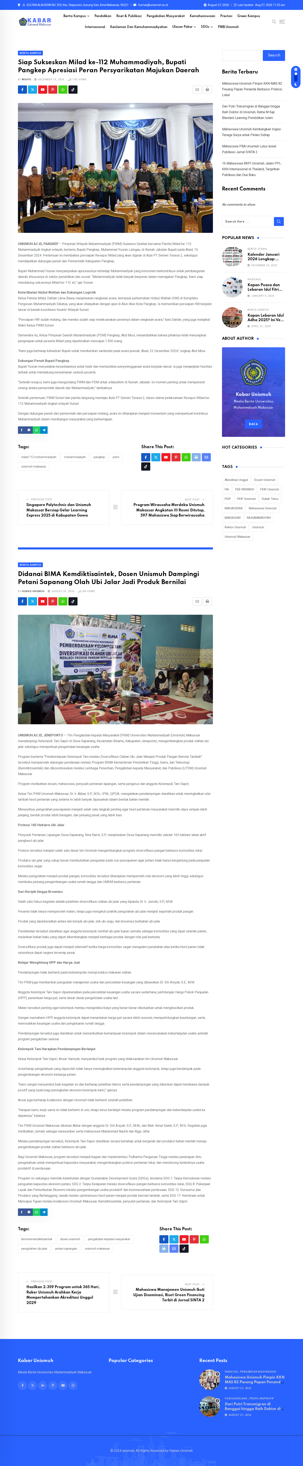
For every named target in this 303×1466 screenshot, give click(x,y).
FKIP (228, 499)
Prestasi (226, 16)
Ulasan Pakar (182, 27)
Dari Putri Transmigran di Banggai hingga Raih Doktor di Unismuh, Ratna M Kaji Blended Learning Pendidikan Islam (251, 112)
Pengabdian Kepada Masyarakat (109, 1239)
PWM (116, 457)
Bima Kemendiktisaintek (36, 1239)
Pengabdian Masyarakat (166, 16)
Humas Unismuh (33, 591)
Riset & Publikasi (129, 16)
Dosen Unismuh (70, 1239)
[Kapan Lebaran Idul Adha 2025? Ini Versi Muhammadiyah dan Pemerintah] (232, 317)
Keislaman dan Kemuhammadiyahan (138, 27)
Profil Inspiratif (262, 1398)
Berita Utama (257, 248)
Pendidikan (102, 16)
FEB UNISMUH (244, 489)
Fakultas (231, 1371)
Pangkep (99, 457)
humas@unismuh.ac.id (153, 5)
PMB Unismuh (228, 27)
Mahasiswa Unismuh (263, 508)
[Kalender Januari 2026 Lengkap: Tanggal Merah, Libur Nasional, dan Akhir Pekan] (232, 256)
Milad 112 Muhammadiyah (38, 457)
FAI (227, 489)
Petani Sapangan (66, 1248)
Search (274, 55)
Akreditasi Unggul (236, 480)
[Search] (274, 21)
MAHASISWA (234, 508)
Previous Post (42, 499)
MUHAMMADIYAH (75, 457)
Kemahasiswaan (202, 16)
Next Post (192, 499)
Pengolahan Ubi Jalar (34, 1248)
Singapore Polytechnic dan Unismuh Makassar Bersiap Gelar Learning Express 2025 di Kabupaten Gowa (58, 510)
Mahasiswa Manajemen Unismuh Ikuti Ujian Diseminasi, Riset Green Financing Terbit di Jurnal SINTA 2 (168, 1295)
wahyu (26, 79)
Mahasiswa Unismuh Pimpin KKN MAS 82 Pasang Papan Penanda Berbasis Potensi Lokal (252, 89)
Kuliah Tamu (270, 499)
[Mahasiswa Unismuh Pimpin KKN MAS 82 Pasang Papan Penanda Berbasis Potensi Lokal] (209, 1379)
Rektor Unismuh (235, 527)
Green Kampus (248, 16)
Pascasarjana (236, 1398)
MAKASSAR (233, 518)
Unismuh (258, 527)
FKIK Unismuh (269, 489)
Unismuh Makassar (33, 466)
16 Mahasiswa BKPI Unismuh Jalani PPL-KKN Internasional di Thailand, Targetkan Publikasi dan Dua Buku (252, 169)
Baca (253, 424)
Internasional (95, 27)
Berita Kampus (74, 16)
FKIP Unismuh (246, 499)
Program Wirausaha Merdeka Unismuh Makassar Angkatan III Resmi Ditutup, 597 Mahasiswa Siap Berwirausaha (168, 510)
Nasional (254, 279)
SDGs (205, 27)
